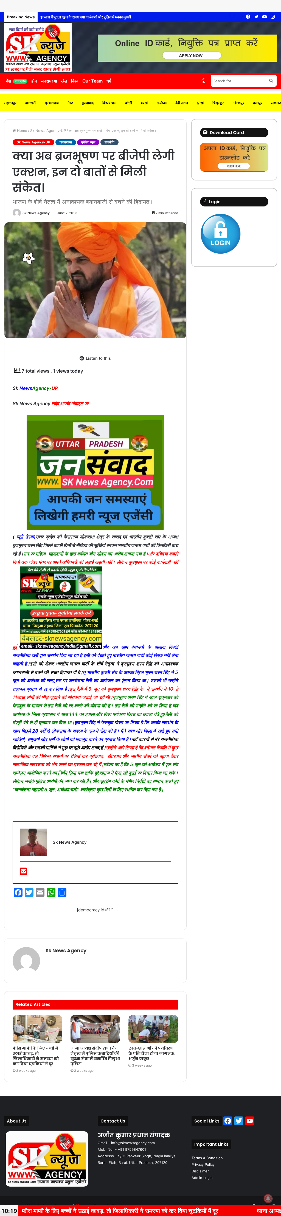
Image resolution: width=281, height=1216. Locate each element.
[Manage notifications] (268, 1198)
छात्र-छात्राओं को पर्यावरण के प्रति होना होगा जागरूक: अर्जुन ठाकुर (151, 1053)
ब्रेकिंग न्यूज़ (88, 142)
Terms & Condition (207, 1158)
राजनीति (109, 142)
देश (16, 81)
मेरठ (70, 102)
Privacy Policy (203, 1164)
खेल (64, 81)
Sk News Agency (36, 213)
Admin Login (202, 1177)
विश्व (74, 81)
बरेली (128, 102)
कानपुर (257, 102)
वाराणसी (30, 102)
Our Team (92, 81)
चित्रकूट (218, 102)
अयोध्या (161, 102)
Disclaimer (200, 1171)
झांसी (200, 102)
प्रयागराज (52, 102)
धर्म (108, 81)
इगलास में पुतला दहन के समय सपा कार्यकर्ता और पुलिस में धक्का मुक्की (81, 17)
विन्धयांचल (109, 102)
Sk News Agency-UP (48, 130)
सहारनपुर (10, 102)
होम (34, 81)
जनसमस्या (49, 81)
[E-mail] (23, 872)
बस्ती (144, 102)
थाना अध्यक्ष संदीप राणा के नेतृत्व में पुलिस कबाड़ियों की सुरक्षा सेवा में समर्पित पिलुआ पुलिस (95, 1056)
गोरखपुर (238, 102)
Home (21, 130)
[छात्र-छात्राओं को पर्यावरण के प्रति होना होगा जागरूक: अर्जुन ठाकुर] (153, 1029)
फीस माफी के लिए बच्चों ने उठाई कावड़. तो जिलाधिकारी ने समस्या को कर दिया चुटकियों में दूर (36, 1056)
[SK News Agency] (38, 47)
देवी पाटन (181, 102)
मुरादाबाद (88, 102)
